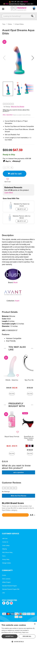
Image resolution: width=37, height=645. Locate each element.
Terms (3, 556)
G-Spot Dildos (19, 24)
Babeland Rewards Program (9, 585)
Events (4, 575)
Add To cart (15, 173)
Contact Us (5, 542)
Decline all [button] (27, 636)
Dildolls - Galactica (12, 380)
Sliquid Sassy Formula (12, 436)
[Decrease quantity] (4, 167)
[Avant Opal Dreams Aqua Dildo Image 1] (18, 58)
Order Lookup (5, 545)
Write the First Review (17, 106)
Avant (17, 301)
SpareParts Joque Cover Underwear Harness (30, 438)
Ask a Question (8, 115)
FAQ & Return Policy (7, 552)
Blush (15, 282)
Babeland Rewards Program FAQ (10, 589)
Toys (3, 24)
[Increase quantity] (11, 167)
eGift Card (5, 538)
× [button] (34, 624)
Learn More (8, 193)
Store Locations (6, 579)
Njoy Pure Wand (30, 380)
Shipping (4, 549)
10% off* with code (18, 1)
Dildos (10, 24)
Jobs (3, 592)
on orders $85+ (18, 4)
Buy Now (11, 393)
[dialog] (18, 633)
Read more (25, 632)
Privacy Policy (5, 559)
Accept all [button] (10, 636)
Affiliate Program (6, 582)
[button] (3, 9)
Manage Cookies (6, 563)
